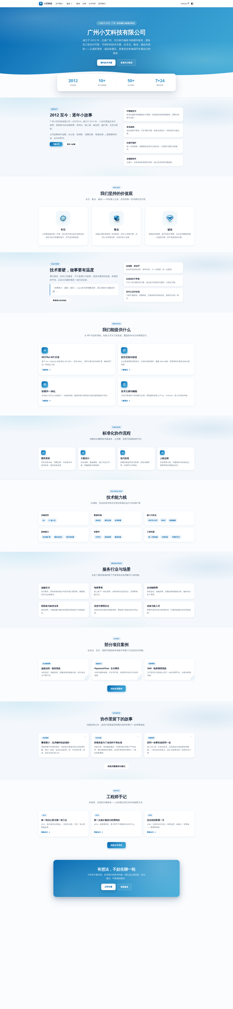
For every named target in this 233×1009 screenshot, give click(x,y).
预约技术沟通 (106, 62)
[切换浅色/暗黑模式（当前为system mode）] (192, 4)
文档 (84, 3)
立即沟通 (108, 886)
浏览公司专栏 (116, 845)
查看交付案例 (126, 62)
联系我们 (102, 3)
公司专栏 (92, 3)
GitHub (184, 3)
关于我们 (59, 3)
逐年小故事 (71, 144)
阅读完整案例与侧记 (116, 766)
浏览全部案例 (116, 688)
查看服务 (125, 886)
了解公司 (56, 144)
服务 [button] (68, 3)
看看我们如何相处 (60, 300)
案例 (78, 3)
